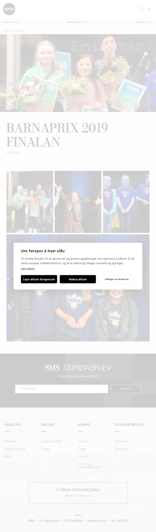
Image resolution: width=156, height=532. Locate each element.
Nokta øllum (78, 279)
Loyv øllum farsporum (39, 279)
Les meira (27, 268)
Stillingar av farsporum (117, 279)
